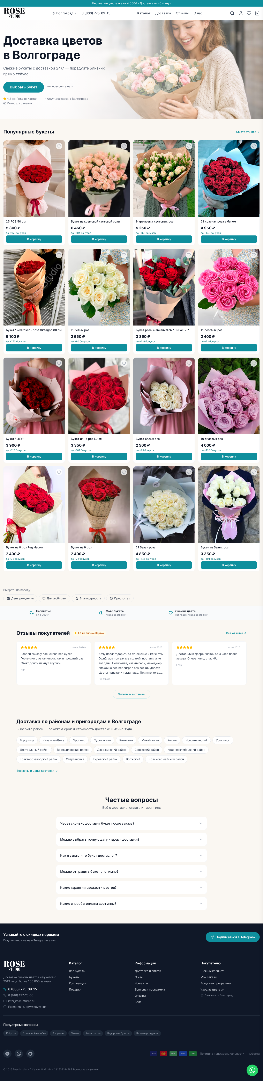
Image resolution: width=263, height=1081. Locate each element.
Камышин (126, 740)
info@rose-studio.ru (21, 1001)
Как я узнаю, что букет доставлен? (88, 855)
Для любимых (57, 598)
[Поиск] (232, 13)
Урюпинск (223, 740)
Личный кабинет (212, 971)
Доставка (163, 13)
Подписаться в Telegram (235, 937)
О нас (198, 13)
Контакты (141, 983)
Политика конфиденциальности (222, 1053)
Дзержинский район (111, 749)
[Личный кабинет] (240, 13)
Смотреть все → (248, 131)
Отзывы (182, 13)
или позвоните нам (59, 86)
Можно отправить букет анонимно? (89, 871)
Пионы (75, 1033)
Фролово (79, 740)
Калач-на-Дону (53, 740)
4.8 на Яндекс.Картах (22, 98)
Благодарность (90, 598)
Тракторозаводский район (38, 759)
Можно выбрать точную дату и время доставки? (99, 839)
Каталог (143, 13)
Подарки (75, 989)
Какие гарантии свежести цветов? (88, 887)
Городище (27, 740)
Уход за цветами (212, 989)
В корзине (58, 1033)
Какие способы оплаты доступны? (88, 903)
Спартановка (75, 759)
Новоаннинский (196, 740)
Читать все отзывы (131, 694)
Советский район (147, 749)
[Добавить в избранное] (59, 146)
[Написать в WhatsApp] (252, 1070)
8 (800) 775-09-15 (96, 13)
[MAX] (30, 1054)
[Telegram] (7, 1054)
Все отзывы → (236, 633)
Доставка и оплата (148, 971)
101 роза (11, 1033)
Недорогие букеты (118, 1033)
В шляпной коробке (34, 1033)
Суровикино (102, 740)
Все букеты (77, 971)
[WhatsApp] (19, 1054)
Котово (172, 740)
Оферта (254, 1053)
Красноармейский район (166, 759)
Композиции (77, 983)
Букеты (74, 977)
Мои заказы (209, 977)
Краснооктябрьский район (186, 749)
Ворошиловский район (73, 749)
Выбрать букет (23, 87)
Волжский (133, 759)
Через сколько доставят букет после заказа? (97, 823)
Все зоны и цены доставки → (37, 770)
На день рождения (147, 1033)
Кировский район (105, 759)
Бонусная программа (150, 989)
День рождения (22, 598)
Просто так (122, 598)
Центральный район (34, 749)
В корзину (34, 239)
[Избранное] (249, 13)
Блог (138, 1001)
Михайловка (150, 740)
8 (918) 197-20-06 (20, 995)
